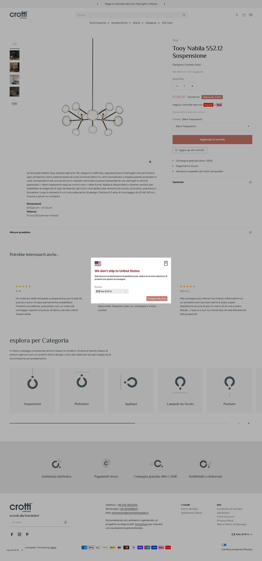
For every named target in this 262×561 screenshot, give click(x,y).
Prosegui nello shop (157, 298)
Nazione (98, 287)
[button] (165, 263)
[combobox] (104, 291)
